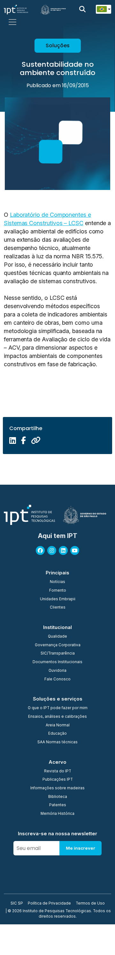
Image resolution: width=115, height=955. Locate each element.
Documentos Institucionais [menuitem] (57, 662)
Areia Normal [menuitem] (58, 725)
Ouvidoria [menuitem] (57, 671)
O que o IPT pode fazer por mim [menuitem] (58, 708)
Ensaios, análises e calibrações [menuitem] (57, 717)
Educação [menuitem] (57, 734)
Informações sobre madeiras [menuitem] (57, 788)
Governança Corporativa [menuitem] (57, 645)
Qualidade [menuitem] (57, 637)
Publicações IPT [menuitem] (57, 780)
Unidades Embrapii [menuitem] (57, 599)
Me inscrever (80, 848)
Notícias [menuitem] (57, 582)
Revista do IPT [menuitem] (57, 771)
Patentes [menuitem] (57, 805)
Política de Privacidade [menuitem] (49, 904)
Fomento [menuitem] (57, 591)
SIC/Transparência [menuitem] (58, 654)
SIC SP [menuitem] (17, 904)
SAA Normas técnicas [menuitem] (57, 742)
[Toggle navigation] (12, 22)
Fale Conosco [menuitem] (57, 679)
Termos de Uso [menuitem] (90, 904)
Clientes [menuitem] (57, 608)
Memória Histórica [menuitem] (57, 814)
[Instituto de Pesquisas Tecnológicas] (16, 9)
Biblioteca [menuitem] (57, 797)
